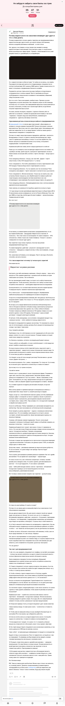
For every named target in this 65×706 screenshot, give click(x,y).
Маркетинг (15, 33)
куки (12, 698)
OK (60, 698)
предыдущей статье (16, 124)
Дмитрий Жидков (18, 31)
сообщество (32, 667)
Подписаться (52, 32)
